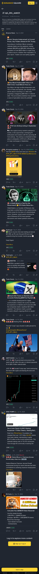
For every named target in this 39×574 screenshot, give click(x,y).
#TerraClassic (18, 433)
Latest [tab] (8, 29)
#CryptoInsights (11, 330)
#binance (32, 152)
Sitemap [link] (5, 573)
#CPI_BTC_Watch (12, 154)
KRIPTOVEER (10, 358)
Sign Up (31, 3)
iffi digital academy (12, 150)
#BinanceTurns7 (22, 330)
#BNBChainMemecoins (29, 154)
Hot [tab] (3, 29)
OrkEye (8, 455)
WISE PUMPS (10, 412)
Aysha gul (9, 230)
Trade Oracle (10, 66)
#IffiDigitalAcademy (12, 156)
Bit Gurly (9, 494)
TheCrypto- (9, 255)
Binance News (10, 33)
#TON (20, 154)
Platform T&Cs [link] (16, 573)
